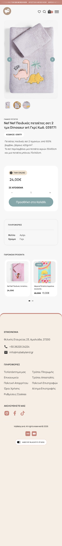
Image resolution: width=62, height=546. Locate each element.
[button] (9, 59)
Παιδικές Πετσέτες (11, 119)
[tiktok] (22, 413)
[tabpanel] (17, 278)
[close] (57, 12)
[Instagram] (7, 413)
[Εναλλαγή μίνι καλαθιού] (49, 12)
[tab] (29, 300)
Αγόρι (22, 235)
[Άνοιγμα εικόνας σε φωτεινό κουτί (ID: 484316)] (31, 59)
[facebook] (14, 413)
